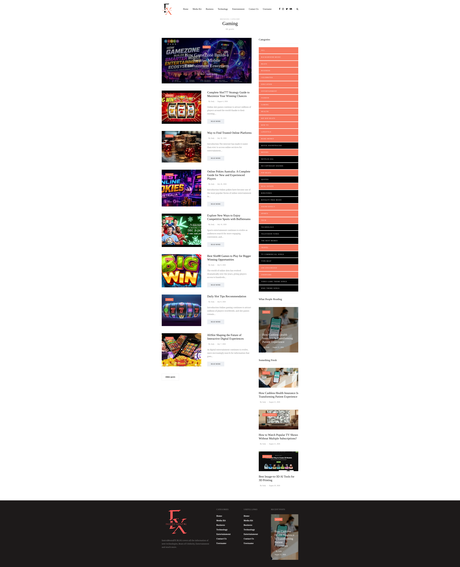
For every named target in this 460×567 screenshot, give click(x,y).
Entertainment (238, 9)
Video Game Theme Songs (274, 281)
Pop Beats (266, 173)
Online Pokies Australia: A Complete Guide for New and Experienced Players (228, 175)
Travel (264, 247)
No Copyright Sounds (272, 166)
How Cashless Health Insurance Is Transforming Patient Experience (277, 338)
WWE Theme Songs (270, 288)
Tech (263, 220)
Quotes (265, 179)
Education (266, 84)
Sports (264, 213)
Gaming (207, 47)
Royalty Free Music (271, 200)
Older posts (170, 377)
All (263, 50)
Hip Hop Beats (268, 118)
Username (267, 9)
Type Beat (266, 261)
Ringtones (266, 193)
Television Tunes (270, 234)
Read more (216, 121)
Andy (201, 74)
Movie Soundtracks (271, 145)
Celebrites (267, 77)
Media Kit (197, 9)
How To (265, 125)
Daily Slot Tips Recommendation (226, 296)
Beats (264, 64)
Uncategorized (269, 268)
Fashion (265, 98)
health (265, 111)
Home (185, 9)
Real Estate (267, 186)
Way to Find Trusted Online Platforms (229, 132)
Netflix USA (267, 159)
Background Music (271, 57)
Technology (223, 9)
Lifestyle (266, 132)
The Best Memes (269, 241)
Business (209, 9)
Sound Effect (268, 207)
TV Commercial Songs (272, 254)
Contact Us (254, 9)
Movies (264, 152)
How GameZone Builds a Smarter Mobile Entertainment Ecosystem (207, 60)
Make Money (267, 139)
